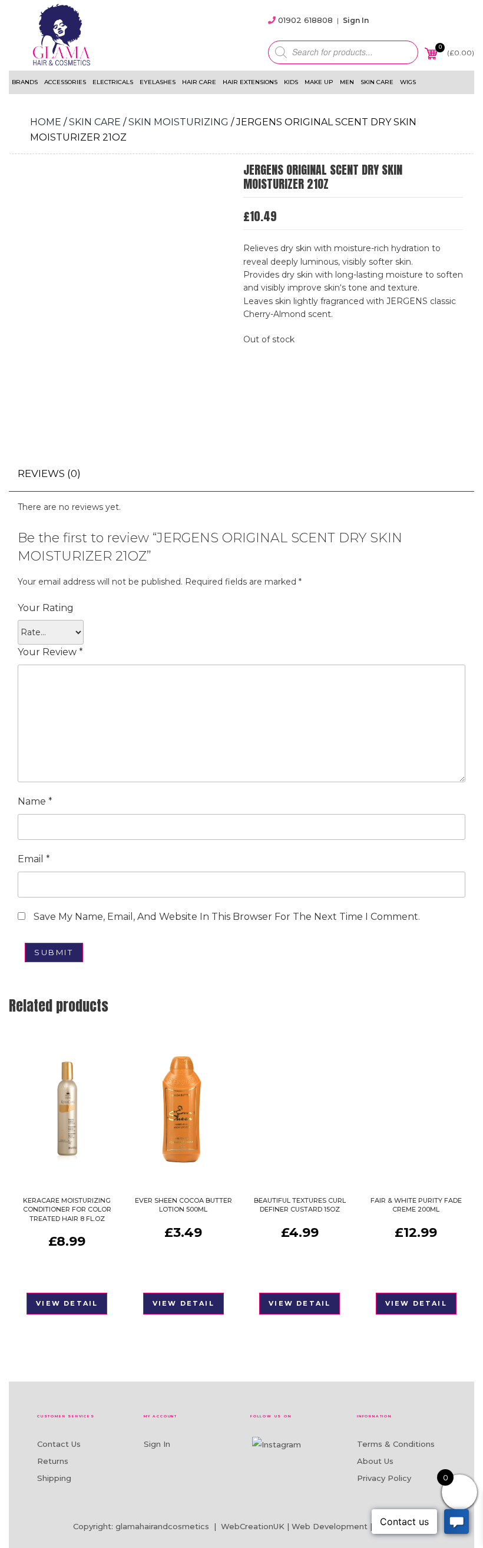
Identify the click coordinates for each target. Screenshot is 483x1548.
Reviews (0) (49, 473)
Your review (50, 652)
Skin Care (376, 82)
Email (34, 859)
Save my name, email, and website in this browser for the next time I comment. (227, 916)
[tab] (49, 474)
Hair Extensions (250, 82)
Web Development (330, 1526)
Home (45, 122)
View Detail (67, 1303)
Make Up (319, 82)
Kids (291, 82)
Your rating (46, 607)
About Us (375, 1461)
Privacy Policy (384, 1478)
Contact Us (59, 1444)
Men (347, 82)
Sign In (356, 20)
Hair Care (199, 82)
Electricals (112, 82)
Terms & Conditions (396, 1444)
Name (35, 801)
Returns (52, 1461)
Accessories (65, 82)
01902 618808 (305, 20)
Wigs (408, 82)
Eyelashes (158, 82)
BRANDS (25, 82)
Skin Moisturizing (178, 122)
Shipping (54, 1478)
